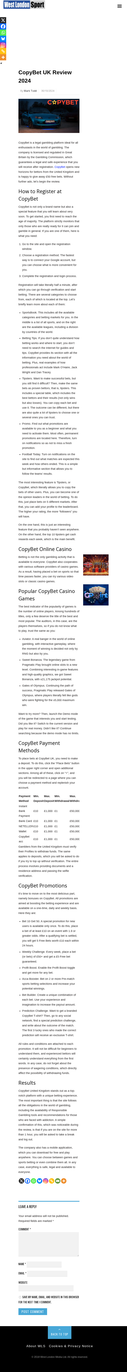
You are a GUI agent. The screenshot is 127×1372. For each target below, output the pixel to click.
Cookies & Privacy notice (71, 1346)
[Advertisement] (63, 40)
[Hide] (1, 63)
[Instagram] (45, 1181)
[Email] (57, 1181)
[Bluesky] (39, 1181)
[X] (21, 1181)
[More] (63, 1181)
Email (22, 1273)
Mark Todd (30, 90)
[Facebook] (27, 1181)
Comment (24, 1229)
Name (22, 1264)
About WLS (36, 1346)
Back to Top (59, 1334)
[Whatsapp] (33, 1181)
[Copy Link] (51, 1181)
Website (22, 1282)
